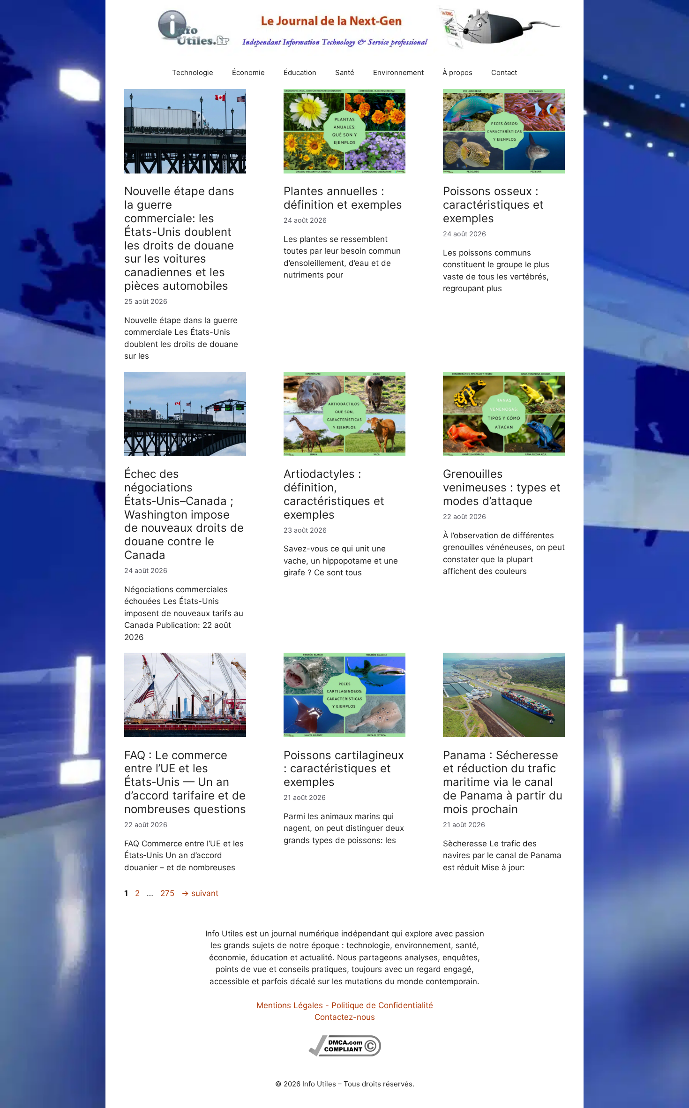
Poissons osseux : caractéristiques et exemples (493, 204)
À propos (457, 72)
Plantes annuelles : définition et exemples (343, 197)
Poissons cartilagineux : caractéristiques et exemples (344, 768)
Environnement (398, 72)
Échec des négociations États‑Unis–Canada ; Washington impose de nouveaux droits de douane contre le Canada (184, 514)
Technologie (192, 72)
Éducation (300, 72)
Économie (248, 72)
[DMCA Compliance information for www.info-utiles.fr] (344, 1053)
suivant (199, 893)
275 (168, 893)
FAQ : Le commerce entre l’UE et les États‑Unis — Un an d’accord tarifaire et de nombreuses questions (185, 782)
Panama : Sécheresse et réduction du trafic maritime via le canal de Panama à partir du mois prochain (502, 782)
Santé (344, 72)
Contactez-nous (345, 1017)
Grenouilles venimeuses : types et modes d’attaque (502, 487)
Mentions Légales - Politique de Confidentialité (344, 1005)
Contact (504, 72)
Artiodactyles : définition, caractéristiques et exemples (334, 494)
